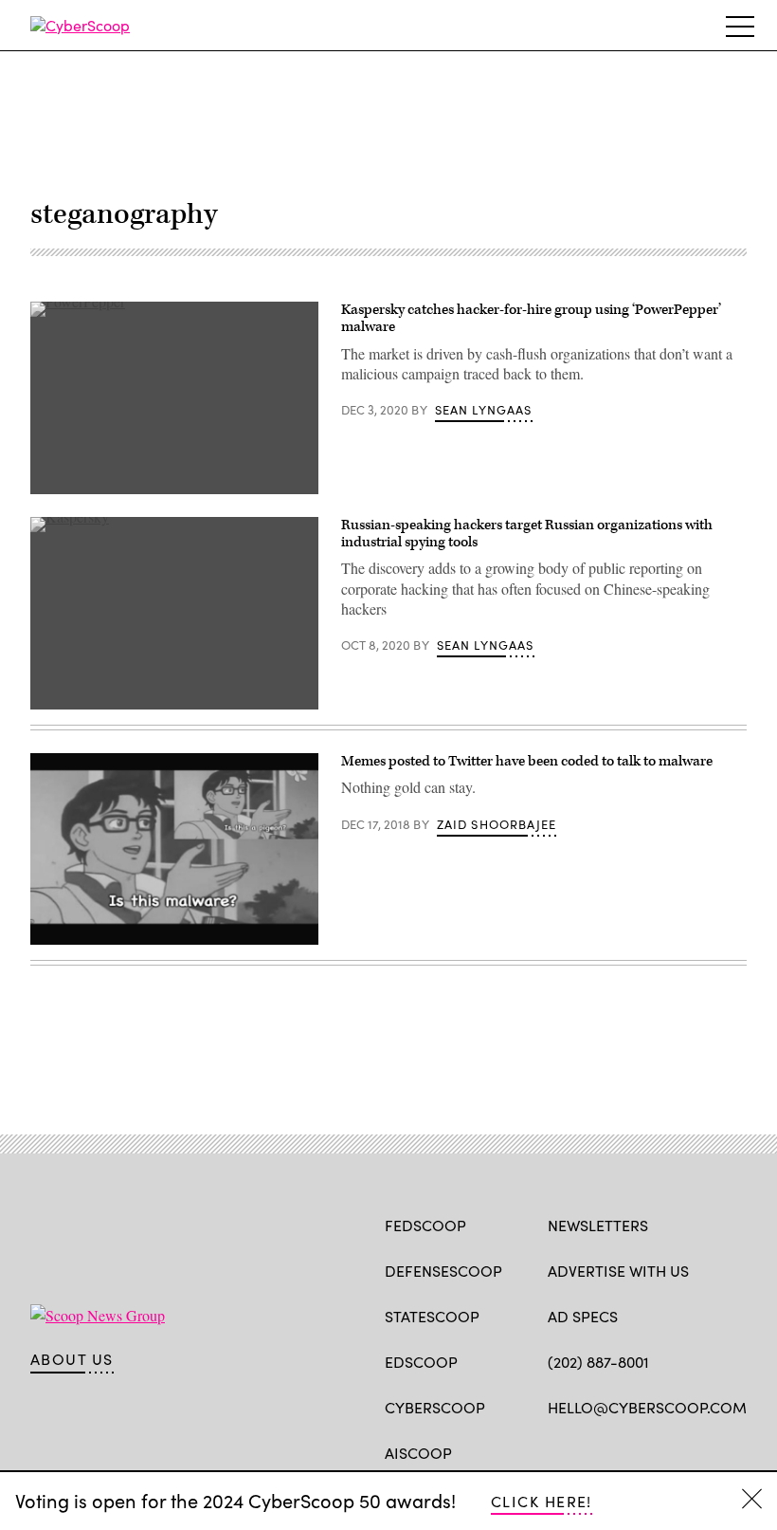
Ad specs (583, 1316)
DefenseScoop (443, 1271)
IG (661, 1451)
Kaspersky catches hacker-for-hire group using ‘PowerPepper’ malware (531, 318)
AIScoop (418, 1453)
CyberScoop (435, 1407)
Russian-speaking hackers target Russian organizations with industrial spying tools (527, 533)
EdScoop (421, 1362)
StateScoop (432, 1316)
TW (594, 1451)
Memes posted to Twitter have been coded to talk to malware (527, 761)
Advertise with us (618, 1271)
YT (697, 1451)
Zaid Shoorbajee (497, 824)
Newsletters (598, 1225)
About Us (72, 1359)
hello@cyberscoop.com (647, 1407)
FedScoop (425, 1225)
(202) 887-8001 (598, 1362)
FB (557, 1451)
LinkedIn (631, 1451)
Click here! (541, 1501)
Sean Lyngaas (484, 409)
